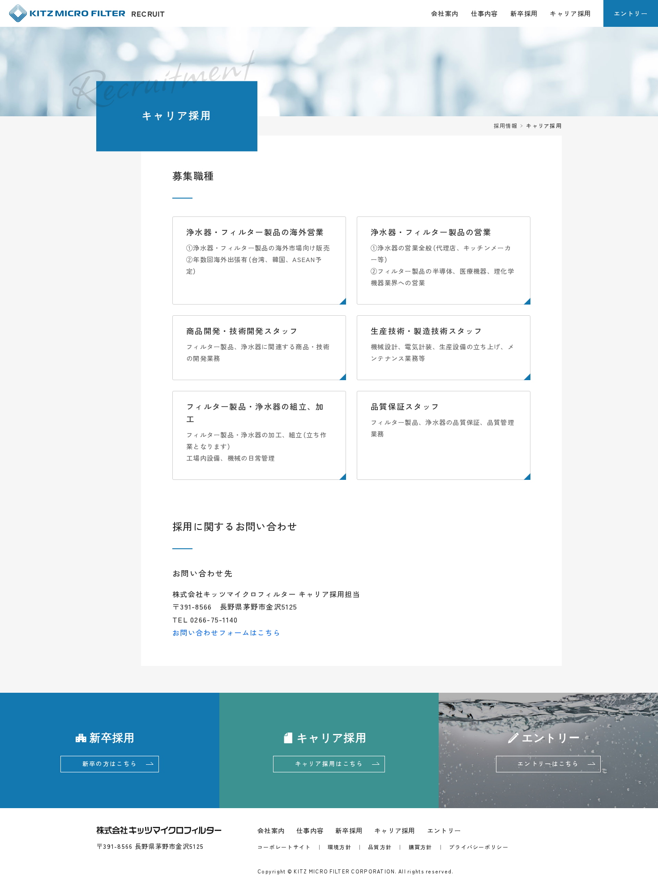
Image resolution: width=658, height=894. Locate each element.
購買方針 (420, 847)
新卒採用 (524, 13)
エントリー (631, 13)
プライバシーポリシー (478, 847)
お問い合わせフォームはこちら (226, 632)
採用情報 (505, 126)
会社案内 (444, 13)
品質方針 (380, 847)
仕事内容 (484, 13)
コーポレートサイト (284, 847)
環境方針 (339, 847)
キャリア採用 (570, 13)
